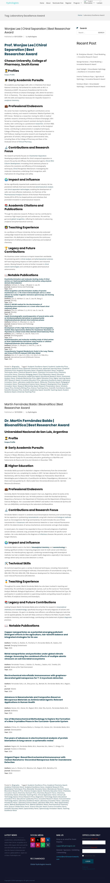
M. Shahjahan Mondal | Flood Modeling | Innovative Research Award (91, 55)
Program (77, 3)
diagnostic (68, 617)
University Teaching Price (26, 392)
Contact (99, 3)
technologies (14, 267)
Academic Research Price (14, 368)
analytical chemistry (12, 100)
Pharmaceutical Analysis (13, 195)
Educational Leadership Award (29, 376)
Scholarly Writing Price (22, 388)
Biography (15, 366)
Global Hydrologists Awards (40, 864)
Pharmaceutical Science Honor (29, 384)
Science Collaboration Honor (19, 806)
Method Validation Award (39, 804)
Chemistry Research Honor (46, 793)
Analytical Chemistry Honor (14, 787)
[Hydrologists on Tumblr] (48, 845)
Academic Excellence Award (38, 366)
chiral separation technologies (18, 189)
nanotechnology (21, 610)
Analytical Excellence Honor (35, 787)
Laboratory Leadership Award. (28, 382)
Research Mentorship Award (28, 386)
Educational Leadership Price (27, 799)
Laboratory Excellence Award (51, 380)
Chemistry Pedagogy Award (28, 374)
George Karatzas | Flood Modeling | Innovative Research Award (90, 63)
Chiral (15, 169)
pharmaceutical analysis (44, 187)
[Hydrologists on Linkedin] (48, 840)
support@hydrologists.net (65, 846)
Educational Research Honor (51, 376)
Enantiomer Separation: (38, 156)
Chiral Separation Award (47, 374)
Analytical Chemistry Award (57, 785)
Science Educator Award (38, 806)
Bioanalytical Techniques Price (15, 789)
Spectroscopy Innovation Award (50, 808)
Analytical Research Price (54, 787)
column (7, 267)
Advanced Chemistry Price (32, 368)
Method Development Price (19, 804)
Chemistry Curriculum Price (48, 372)
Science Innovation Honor (57, 806)
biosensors (21, 522)
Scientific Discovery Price (13, 390)
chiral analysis (26, 259)
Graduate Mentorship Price (26, 378)
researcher (39, 124)
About (48, 3)
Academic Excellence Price (37, 785)
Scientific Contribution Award (59, 388)
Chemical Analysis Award (33, 791)
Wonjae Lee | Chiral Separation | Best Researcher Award (37, 30)
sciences (50, 259)
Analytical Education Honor (46, 370)
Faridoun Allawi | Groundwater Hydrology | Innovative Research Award (91, 85)
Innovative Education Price (30, 380)
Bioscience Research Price (14, 791)
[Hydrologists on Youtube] (32, 840)
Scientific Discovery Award (14, 808)
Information (88, 3)
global (14, 219)
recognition (20, 219)
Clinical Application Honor (47, 795)
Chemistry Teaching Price (28, 795)
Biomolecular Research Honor (58, 789)
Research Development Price (50, 384)
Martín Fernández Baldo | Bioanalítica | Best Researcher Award (34, 406)
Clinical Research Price (26, 797)
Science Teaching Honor (39, 388)
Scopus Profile (10, 75)
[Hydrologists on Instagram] (32, 845)
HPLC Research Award (12, 380)
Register (68, 3)
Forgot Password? (88, 869)
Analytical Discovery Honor (26, 370)
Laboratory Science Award (27, 803)
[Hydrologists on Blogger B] (43, 840)
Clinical (21, 142)
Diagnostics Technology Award (46, 797)
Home (42, 3)
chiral (47, 264)
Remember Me (89, 856)
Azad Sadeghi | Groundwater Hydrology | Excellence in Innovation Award (91, 70)
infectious (43, 534)
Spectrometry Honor (31, 808)
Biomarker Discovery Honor (37, 789)
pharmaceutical (40, 259)
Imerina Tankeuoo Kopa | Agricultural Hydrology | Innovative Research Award (91, 77)
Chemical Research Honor (27, 372)
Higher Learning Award (61, 378)
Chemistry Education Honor (53, 791)
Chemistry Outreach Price (27, 793)
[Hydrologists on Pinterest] (38, 845)
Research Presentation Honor (49, 386)
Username (90, 839)
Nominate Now (58, 3)
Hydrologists (12, 2)
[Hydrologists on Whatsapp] (43, 845)
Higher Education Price (44, 378)
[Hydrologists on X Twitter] (38, 840)
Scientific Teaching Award (53, 390)
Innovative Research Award (48, 799)
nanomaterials (33, 517)
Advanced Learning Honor (52, 368)
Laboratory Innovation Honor (50, 801)
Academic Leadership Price (58, 366)
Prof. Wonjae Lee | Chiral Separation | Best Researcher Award (26, 49)
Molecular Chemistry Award (50, 382)
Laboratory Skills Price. (46, 803)
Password (89, 847)
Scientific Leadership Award (33, 390)
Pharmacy (27, 142)
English (90, 1)
